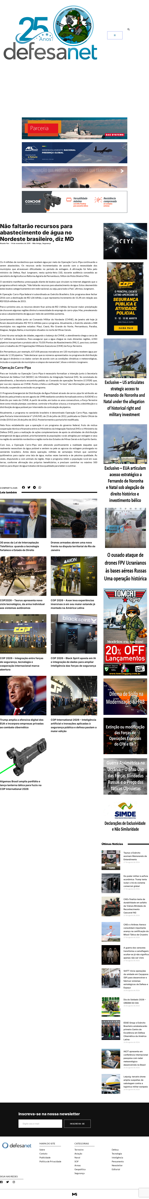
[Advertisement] (74, 84)
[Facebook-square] (1, 1182)
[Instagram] (14, 1182)
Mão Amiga (36, 243)
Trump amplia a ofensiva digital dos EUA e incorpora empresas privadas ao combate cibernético (22, 723)
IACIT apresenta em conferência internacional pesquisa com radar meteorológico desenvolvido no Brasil (136, 1058)
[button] (129, 29)
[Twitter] (7, 1182)
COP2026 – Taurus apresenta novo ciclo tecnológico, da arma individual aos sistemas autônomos (22, 604)
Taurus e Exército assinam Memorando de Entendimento (135, 856)
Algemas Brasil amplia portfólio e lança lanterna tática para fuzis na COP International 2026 (20, 785)
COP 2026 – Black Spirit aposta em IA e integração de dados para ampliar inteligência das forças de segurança (73, 662)
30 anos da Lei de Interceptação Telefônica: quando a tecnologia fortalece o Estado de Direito (19, 546)
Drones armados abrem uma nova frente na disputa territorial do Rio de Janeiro (73, 546)
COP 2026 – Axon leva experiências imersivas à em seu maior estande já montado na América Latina (73, 604)
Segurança (46, 243)
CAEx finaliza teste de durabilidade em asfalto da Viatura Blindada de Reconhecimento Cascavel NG (135, 906)
